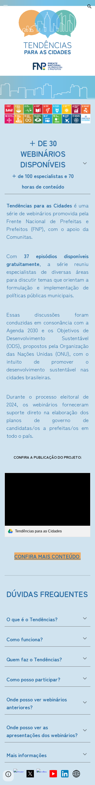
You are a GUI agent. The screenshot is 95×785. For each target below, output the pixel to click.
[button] (5, 6)
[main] (47, 164)
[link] (47, 505)
